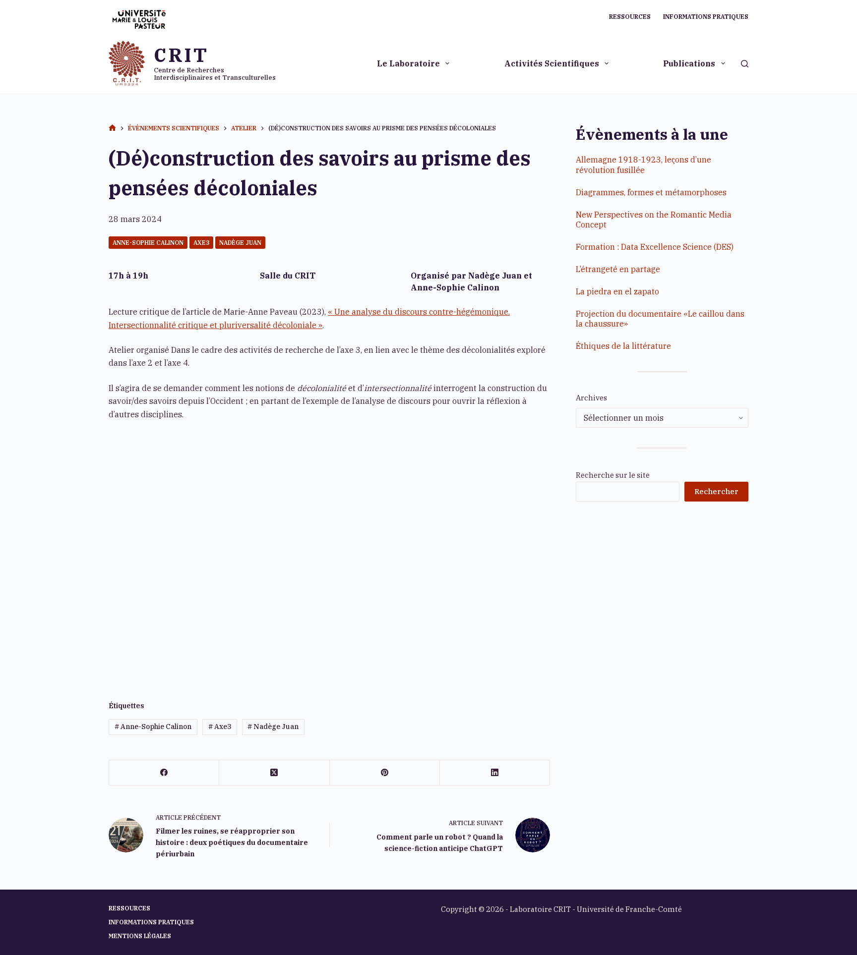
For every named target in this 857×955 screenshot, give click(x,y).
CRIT (181, 55)
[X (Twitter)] (274, 773)
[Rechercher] (744, 63)
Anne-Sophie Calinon (148, 242)
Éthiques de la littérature (623, 346)
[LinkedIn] (495, 773)
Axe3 (201, 242)
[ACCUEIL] (112, 128)
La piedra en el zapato (617, 291)
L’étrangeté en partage (618, 269)
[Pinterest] (385, 773)
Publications (689, 63)
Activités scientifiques (551, 63)
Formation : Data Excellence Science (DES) (655, 247)
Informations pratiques (705, 16)
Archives (591, 397)
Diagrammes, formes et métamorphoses (651, 192)
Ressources (630, 16)
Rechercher (716, 491)
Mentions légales (140, 936)
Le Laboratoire (408, 63)
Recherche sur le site (613, 475)
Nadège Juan (240, 242)
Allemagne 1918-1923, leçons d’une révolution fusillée (643, 165)
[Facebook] (164, 773)
